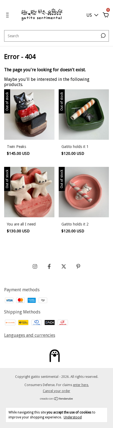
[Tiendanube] (56, 399)
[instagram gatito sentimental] (35, 266)
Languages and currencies (29, 335)
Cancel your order (56, 391)
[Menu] (8, 15)
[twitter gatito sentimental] (63, 266)
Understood (73, 417)
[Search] (103, 35)
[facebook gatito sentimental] (49, 266)
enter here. (81, 385)
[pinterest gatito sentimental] (78, 266)
